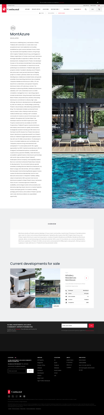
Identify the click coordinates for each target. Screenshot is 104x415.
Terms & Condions (16, 408)
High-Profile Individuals (43, 381)
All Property (40, 360)
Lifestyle (39, 368)
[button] (98, 5)
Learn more (61, 2)
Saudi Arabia (57, 370)
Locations (46, 9)
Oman (56, 373)
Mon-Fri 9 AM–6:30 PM (85, 365)
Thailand (56, 365)
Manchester (82, 360)
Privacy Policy (23, 408)
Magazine (40, 362)
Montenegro (38, 408)
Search (39, 375)
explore (27, 9)
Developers (40, 373)
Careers (69, 367)
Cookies (9, 408)
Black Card (40, 378)
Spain (55, 362)
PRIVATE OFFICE (36, 9)
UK (54, 360)
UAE (55, 375)
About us (69, 365)
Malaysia (56, 368)
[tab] (52, 224)
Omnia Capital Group (30, 408)
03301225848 (82, 362)
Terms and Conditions (90, 330)
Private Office (41, 365)
